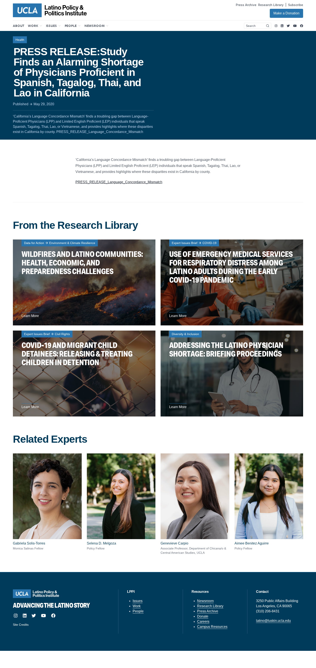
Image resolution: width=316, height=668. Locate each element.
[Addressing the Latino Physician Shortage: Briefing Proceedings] (232, 373)
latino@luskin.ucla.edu (273, 620)
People (138, 611)
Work (137, 606)
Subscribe (295, 5)
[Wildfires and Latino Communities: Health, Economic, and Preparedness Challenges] (84, 282)
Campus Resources (212, 626)
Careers (203, 621)
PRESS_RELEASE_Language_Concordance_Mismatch (118, 182)
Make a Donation (286, 13)
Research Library (271, 5)
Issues (138, 601)
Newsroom (205, 601)
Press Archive (246, 5)
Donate (202, 616)
